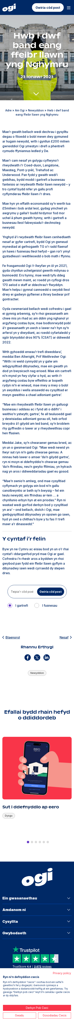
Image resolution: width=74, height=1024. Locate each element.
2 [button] (32, 842)
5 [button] (44, 842)
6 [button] (48, 842)
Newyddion (36, 110)
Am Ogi (20, 110)
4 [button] (40, 842)
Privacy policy (62, 973)
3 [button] (36, 842)
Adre (8, 110)
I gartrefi (21, 605)
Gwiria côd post (48, 8)
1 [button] (28, 842)
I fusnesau (49, 605)
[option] (37, 784)
